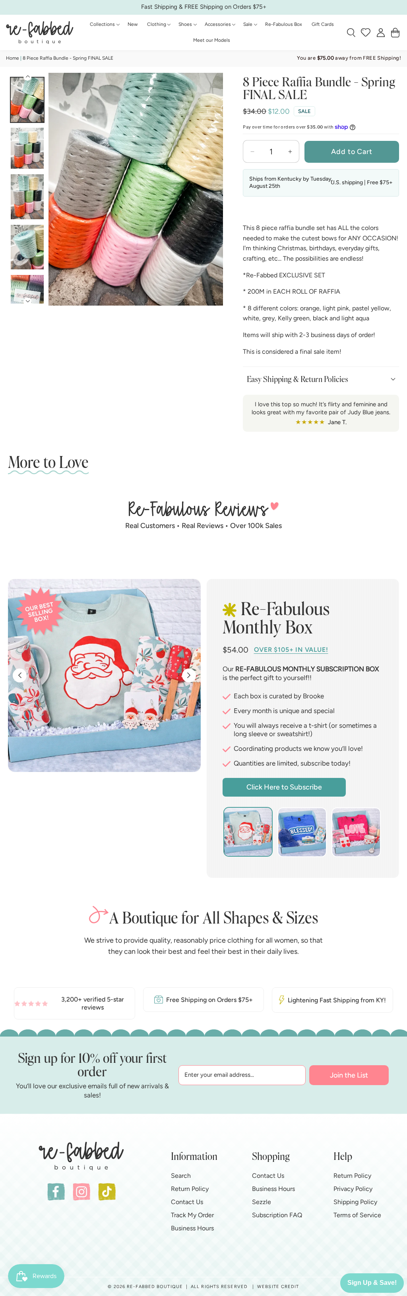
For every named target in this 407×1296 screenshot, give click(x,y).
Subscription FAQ (277, 1215)
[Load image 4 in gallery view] (27, 247)
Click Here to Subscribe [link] (284, 787)
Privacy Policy (352, 1189)
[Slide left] (57, 192)
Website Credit (278, 1286)
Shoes (185, 24)
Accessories (218, 24)
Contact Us (187, 1202)
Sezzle (261, 1202)
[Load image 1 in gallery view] (27, 100)
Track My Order (192, 1215)
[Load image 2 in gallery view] (27, 148)
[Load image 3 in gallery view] (27, 196)
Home (12, 58)
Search (181, 1175)
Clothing (156, 24)
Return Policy (190, 1189)
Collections (102, 24)
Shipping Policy (355, 1202)
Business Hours (192, 1228)
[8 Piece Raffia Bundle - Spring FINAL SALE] (135, 189)
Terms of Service (357, 1215)
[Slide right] (214, 192)
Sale (247, 24)
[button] (104, 25)
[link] (74, 1003)
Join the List (349, 1075)
